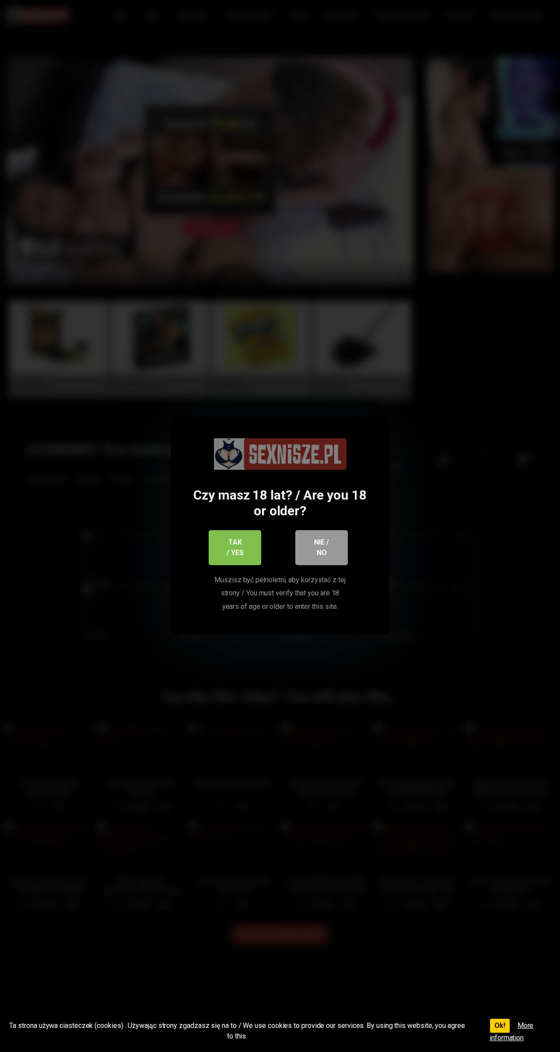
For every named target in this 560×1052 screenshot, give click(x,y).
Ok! (499, 1025)
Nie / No (321, 547)
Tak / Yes (235, 547)
